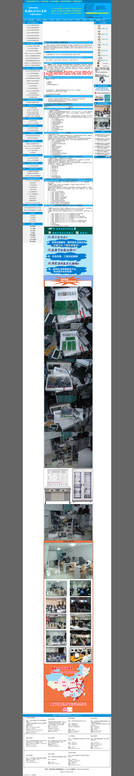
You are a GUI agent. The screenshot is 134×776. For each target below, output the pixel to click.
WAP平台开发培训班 (33, 88)
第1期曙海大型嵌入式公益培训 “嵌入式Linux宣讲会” (102, 154)
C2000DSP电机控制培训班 (32, 27)
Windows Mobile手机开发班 (32, 91)
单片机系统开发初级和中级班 (33, 135)
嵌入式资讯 (32, 241)
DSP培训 (33, 233)
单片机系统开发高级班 (32, 138)
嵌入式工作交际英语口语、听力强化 (32, 210)
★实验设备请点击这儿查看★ (53, 94)
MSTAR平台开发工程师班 (33, 95)
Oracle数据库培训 (33, 191)
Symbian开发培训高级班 (32, 73)
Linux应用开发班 (33, 108)
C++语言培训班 (32, 185)
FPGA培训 (32, 230)
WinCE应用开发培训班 (32, 128)
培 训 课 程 (32, 217)
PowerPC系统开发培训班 (33, 166)
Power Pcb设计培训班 (33, 150)
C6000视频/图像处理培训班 (32, 38)
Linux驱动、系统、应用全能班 (32, 116)
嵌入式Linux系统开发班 (32, 110)
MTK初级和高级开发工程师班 (33, 78)
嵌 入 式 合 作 (32, 221)
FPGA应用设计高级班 (32, 48)
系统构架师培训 (33, 200)
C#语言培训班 (32, 189)
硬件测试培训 (32, 198)
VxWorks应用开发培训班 (33, 158)
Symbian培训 (33, 239)
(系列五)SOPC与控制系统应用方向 (32, 63)
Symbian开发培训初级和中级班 (32, 71)
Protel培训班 (33, 152)
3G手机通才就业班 (32, 97)
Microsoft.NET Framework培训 (33, 202)
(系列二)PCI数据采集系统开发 (33, 56)
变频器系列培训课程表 (32, 173)
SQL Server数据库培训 (32, 194)
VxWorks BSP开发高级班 (33, 160)
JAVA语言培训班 (33, 187)
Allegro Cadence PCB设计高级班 (32, 148)
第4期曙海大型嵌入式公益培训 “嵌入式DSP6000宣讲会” (102, 144)
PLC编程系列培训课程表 (33, 171)
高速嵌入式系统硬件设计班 (32, 143)
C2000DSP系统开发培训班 (32, 25)
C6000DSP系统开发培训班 (32, 32)
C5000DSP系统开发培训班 (32, 30)
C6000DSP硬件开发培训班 (32, 35)
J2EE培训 (32, 237)
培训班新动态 (101, 157)
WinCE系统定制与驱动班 (33, 130)
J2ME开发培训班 (33, 93)
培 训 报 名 (32, 215)
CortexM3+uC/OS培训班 (32, 123)
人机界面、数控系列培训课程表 (32, 175)
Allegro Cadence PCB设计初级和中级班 (33, 146)
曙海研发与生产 (89, 14)
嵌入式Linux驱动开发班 (32, 112)
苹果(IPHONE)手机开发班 (33, 81)
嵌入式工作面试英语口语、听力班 (33, 207)
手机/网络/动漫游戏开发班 (32, 102)
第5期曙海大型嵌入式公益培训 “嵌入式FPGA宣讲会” (102, 139)
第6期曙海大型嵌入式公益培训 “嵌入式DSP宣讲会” (102, 135)
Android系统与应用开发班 (33, 76)
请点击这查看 (60, 724)
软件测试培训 (32, 196)
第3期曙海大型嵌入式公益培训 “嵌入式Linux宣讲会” (102, 147)
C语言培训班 (33, 183)
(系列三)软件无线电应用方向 (33, 58)
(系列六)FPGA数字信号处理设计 (33, 65)
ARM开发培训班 (33, 121)
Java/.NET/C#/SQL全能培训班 (33, 180)
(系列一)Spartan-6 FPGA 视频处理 (33, 53)
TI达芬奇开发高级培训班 (33, 40)
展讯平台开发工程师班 (32, 83)
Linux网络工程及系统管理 (33, 114)
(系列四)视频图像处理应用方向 (32, 60)
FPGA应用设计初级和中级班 (33, 46)
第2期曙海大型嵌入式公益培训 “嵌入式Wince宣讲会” (102, 151)
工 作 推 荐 (32, 219)
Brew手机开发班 (33, 86)
